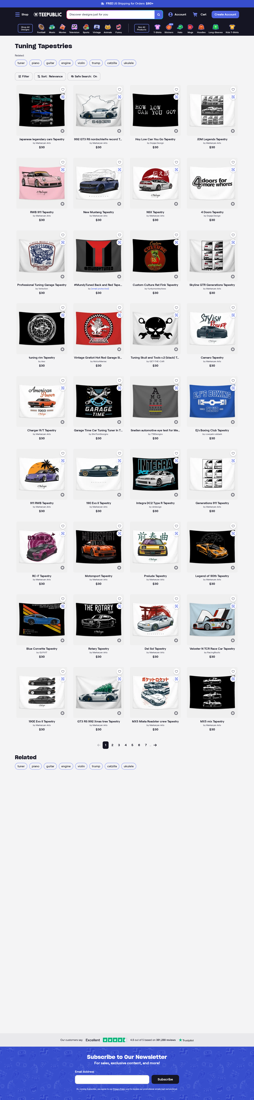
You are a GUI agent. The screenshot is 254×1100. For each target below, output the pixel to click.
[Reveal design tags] (62, 131)
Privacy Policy (119, 1089)
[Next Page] (155, 745)
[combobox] (111, 14)
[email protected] (100, 288)
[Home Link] (48, 14)
